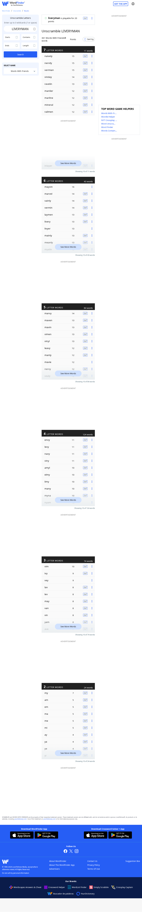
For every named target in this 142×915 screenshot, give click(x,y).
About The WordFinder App (62, 865)
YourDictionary (87, 893)
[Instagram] (76, 851)
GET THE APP (120, 3)
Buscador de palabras (63, 893)
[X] (71, 851)
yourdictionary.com (20, 819)
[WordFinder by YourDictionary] (13, 4)
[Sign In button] (133, 3)
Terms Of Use (93, 869)
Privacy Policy (93, 865)
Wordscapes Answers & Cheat (27, 887)
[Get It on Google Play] (46, 835)
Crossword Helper (56, 887)
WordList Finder (79, 887)
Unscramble (17, 11)
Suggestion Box (132, 861)
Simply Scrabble (101, 887)
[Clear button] (34, 29)
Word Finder (6, 11)
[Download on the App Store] (22, 835)
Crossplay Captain (124, 887)
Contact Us (92, 861)
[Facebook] (65, 851)
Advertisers (54, 869)
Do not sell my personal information (15, 873)
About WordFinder (57, 861)
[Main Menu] (139, 3)
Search (20, 54)
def (85, 18)
